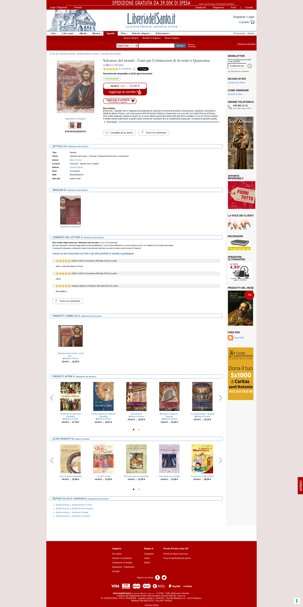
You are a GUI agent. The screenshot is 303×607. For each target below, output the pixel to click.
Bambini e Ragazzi (152, 38)
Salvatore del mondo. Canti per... (70, 354)
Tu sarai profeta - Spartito (202, 414)
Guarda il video (235, 94)
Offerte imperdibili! (236, 177)
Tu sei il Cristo (103, 476)
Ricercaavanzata (192, 45)
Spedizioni (200, 7)
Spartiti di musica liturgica (82, 508)
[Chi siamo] (71, 20)
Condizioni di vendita (122, 562)
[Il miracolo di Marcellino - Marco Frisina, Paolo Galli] (202, 459)
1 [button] (133, 429)
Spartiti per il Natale (80, 512)
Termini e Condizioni (122, 558)
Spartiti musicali (67, 54)
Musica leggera (172, 38)
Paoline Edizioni (76, 167)
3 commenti (124, 69)
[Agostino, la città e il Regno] (240, 308)
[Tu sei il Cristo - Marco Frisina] (103, 459)
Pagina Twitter (164, 577)
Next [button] (220, 397)
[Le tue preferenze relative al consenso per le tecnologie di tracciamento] (297, 601)
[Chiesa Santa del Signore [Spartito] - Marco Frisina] (103, 396)
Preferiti (78, 7)
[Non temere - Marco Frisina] (136, 396)
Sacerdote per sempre (169, 476)
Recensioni (235, 236)
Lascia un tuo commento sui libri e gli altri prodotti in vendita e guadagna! (93, 253)
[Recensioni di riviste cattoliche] (239, 244)
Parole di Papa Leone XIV (175, 548)
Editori (147, 562)
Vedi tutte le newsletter (240, 71)
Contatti (249, 7)
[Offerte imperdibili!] (243, 195)
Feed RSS (234, 332)
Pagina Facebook (157, 577)
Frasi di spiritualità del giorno (177, 558)
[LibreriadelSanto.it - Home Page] (151, 20)
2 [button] (139, 429)
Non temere (136, 414)
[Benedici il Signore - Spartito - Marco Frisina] (169, 396)
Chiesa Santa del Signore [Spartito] (103, 415)
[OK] (250, 66)
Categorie (149, 554)
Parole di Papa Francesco (175, 554)
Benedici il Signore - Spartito (169, 415)
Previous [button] (52, 397)
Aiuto (233, 7)
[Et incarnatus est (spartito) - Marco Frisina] (136, 459)
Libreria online (152, 605)
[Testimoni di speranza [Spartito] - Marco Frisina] (70, 396)
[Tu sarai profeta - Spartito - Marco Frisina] (202, 396)
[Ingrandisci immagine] (70, 210)
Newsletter (236, 56)
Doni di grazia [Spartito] (70, 476)
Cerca (180, 45)
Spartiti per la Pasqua (81, 516)
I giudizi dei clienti (236, 82)
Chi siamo (117, 554)
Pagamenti (218, 7)
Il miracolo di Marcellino (202, 476)
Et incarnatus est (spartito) (136, 476)
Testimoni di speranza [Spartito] (70, 415)
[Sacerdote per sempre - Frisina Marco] (169, 459)
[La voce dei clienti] (239, 224)
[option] (70, 213)
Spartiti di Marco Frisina (88, 54)
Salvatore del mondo (111, 54)
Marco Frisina (76, 160)
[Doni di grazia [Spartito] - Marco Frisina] (70, 459)
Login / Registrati (58, 7)
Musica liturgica (131, 38)
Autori (147, 558)
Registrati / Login (243, 16)
